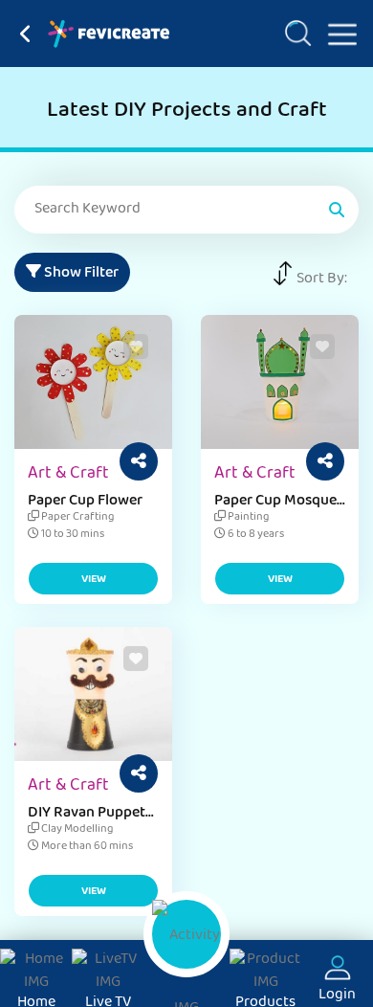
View (93, 580)
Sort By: (321, 279)
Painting (247, 517)
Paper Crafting (76, 517)
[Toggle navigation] (335, 30)
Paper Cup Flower (85, 501)
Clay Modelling (76, 829)
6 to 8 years (255, 535)
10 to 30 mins (71, 535)
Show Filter (80, 273)
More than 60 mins (86, 847)
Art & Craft (68, 475)
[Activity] (186, 934)
